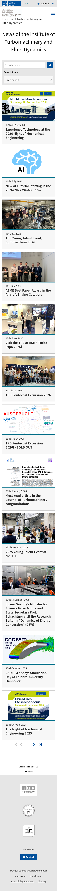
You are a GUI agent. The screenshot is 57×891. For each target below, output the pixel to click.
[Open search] (53, 3)
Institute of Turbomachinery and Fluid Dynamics (23, 21)
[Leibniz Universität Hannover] (11, 3)
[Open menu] (52, 14)
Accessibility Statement (22, 881)
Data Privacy (36, 875)
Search (50, 65)
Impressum (20, 875)
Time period (12, 80)
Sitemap (42, 881)
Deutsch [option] (44, 3)
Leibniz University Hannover (33, 870)
